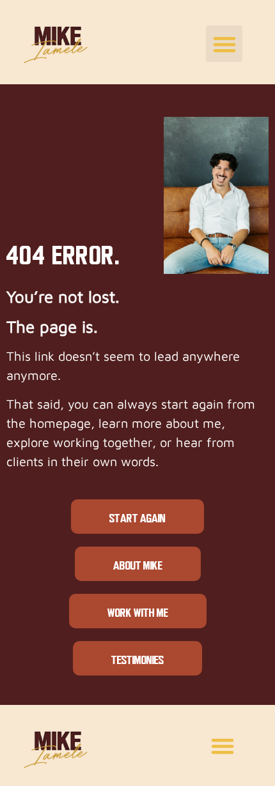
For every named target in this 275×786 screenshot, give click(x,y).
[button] (224, 44)
